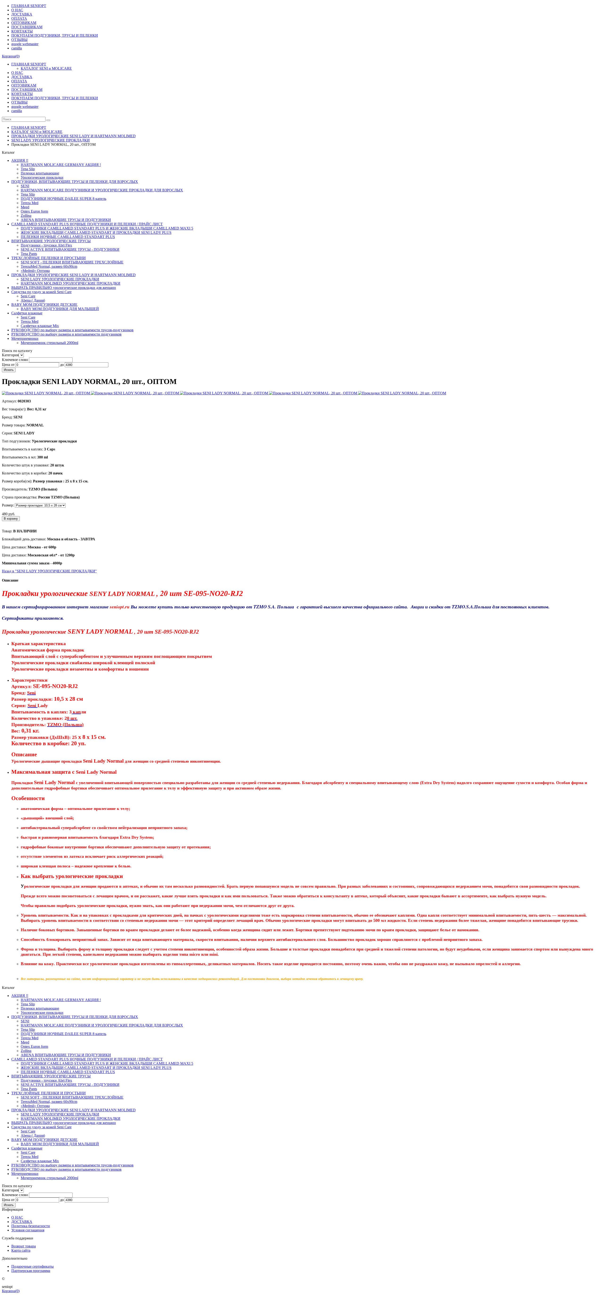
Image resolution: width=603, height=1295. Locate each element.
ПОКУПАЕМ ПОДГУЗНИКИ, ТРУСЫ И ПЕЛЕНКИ (54, 35)
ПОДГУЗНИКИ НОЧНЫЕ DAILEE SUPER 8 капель (63, 199)
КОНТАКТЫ (22, 31)
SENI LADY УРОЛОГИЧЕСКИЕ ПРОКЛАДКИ (50, 140)
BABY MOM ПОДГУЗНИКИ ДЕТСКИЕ (44, 305)
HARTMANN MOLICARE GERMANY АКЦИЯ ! (61, 165)
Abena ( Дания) (33, 300)
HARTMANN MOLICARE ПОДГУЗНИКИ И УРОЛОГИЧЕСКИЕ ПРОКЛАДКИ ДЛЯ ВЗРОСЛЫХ (102, 190)
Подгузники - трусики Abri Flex (46, 245)
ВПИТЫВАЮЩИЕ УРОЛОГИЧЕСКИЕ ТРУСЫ (51, 241)
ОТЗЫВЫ (19, 40)
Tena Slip (28, 169)
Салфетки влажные (26, 313)
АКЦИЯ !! (19, 160)
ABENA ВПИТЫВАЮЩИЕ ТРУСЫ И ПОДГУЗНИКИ (66, 220)
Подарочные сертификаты (32, 1266)
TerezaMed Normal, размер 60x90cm (49, 266)
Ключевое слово (15, 360)
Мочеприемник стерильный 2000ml (49, 343)
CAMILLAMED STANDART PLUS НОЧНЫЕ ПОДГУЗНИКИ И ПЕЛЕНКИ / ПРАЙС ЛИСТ (87, 224)
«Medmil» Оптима (35, 271)
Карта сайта (20, 1250)
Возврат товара (23, 1246)
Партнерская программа (30, 1271)
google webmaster (24, 44)
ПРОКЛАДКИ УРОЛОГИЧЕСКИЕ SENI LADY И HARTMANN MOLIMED (73, 136)
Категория (10, 355)
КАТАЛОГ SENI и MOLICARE (46, 68)
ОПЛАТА (19, 18)
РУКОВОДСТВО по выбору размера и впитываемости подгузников (66, 334)
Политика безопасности (30, 1226)
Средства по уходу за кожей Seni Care (41, 292)
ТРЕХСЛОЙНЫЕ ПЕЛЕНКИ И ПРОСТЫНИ (48, 258)
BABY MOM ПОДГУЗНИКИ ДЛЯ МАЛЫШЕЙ (60, 309)
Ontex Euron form (34, 211)
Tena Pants (29, 254)
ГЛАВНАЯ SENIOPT (28, 6)
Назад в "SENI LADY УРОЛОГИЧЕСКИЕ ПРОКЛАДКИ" (49, 571)
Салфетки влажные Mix (40, 326)
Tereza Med (29, 203)
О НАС (17, 10)
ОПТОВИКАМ (23, 23)
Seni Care (28, 296)
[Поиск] (48, 120)
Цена (6, 365)
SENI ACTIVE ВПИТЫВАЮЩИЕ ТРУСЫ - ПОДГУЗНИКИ (70, 249)
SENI (25, 186)
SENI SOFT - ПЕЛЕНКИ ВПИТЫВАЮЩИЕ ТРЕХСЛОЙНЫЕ (72, 262)
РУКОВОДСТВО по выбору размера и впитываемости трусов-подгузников (72, 330)
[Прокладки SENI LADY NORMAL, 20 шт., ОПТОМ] (46, 393)
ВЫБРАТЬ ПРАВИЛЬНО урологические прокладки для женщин (63, 288)
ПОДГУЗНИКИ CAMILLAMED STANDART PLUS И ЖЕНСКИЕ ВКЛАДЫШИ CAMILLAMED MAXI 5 (107, 228)
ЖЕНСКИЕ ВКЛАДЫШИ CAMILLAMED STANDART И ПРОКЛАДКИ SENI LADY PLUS (96, 233)
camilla (16, 48)
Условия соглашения (27, 1230)
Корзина (11, 56)
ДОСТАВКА (21, 14)
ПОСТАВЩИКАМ (26, 27)
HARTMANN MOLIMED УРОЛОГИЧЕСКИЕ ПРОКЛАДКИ (70, 283)
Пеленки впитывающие (40, 173)
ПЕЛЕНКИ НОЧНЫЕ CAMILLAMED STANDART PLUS (68, 237)
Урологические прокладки (42, 177)
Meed (25, 207)
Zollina (26, 216)
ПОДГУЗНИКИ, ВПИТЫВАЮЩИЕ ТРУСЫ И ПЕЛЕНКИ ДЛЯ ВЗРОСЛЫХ (74, 182)
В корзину (11, 518)
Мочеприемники (24, 338)
